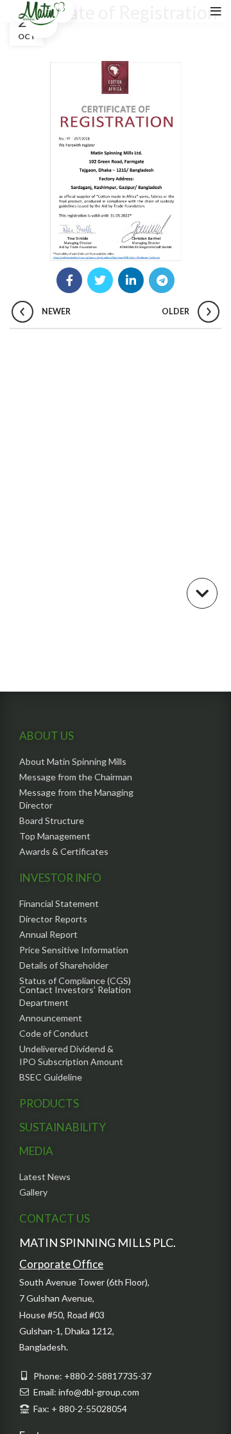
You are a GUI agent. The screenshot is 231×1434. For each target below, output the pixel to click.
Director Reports (53, 918)
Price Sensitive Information (73, 949)
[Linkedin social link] (131, 280)
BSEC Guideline (50, 1076)
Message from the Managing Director (76, 799)
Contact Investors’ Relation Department (75, 996)
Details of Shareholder (63, 965)
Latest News (45, 1176)
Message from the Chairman (75, 776)
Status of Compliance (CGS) (75, 980)
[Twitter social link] (100, 280)
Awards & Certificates (63, 851)
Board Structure (51, 820)
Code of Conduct (54, 1033)
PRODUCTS (49, 1103)
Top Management (54, 835)
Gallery (33, 1192)
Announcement (50, 1017)
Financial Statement (59, 903)
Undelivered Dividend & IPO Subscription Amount (71, 1055)
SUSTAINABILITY (62, 1127)
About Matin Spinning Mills (72, 761)
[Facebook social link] (69, 280)
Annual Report (48, 934)
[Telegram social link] (162, 280)
